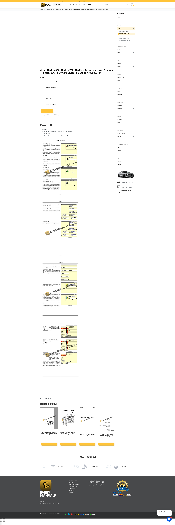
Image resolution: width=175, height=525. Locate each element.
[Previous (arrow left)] (0, 523)
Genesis (119, 57)
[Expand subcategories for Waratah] (133, 161)
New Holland (120, 127)
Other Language (121, 133)
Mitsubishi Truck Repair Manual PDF (125, 125)
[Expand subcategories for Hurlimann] (133, 72)
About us (75, 4)
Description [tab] (43, 120)
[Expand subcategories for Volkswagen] (133, 156)
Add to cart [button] (49, 444)
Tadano (119, 141)
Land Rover (120, 105)
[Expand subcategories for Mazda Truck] (133, 119)
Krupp (119, 97)
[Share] (3, 520)
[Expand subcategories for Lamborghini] (133, 103)
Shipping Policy (72, 488)
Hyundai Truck (121, 77)
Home (41, 9)
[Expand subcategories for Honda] (133, 66)
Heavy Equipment (97, 484)
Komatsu (120, 94)
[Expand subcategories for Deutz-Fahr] (133, 55)
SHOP (80, 4)
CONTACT (89, 4)
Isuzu (119, 80)
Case (119, 28)
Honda (119, 66)
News (84, 4)
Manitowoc (120, 113)
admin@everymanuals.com (49, 499)
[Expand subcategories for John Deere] (133, 89)
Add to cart (47, 111)
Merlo (119, 122)
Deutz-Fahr (120, 55)
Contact (71, 492)
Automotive (98, 482)
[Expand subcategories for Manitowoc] (133, 114)
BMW (119, 22)
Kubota (119, 99)
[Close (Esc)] (4, 520)
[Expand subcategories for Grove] (133, 61)
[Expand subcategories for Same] (133, 139)
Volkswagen (120, 155)
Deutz (119, 52)
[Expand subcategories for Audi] (133, 20)
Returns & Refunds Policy (74, 484)
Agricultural (92, 482)
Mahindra (120, 108)
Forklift (91, 484)
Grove (119, 60)
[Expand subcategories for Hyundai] (133, 75)
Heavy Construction (64, 115)
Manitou (119, 111)
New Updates (120, 130)
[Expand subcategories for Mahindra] (133, 108)
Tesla (119, 147)
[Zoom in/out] (0, 520)
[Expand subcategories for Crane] (133, 49)
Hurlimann (120, 71)
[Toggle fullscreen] (1, 520)
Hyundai (119, 74)
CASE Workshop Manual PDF (124, 40)
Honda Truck (120, 69)
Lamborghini (120, 102)
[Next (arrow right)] (1, 523)
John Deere (120, 88)
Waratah (119, 161)
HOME (70, 4)
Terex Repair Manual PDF (123, 144)
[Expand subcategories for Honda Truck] (133, 69)
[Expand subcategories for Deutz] (133, 52)
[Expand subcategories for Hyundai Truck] (133, 77)
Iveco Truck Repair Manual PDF (124, 83)
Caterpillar (120, 43)
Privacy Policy (72, 490)
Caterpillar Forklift (122, 46)
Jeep (119, 85)
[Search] (123, 4)
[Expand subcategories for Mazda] (133, 117)
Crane (119, 49)
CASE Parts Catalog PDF (123, 36)
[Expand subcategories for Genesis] (133, 58)
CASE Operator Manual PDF (124, 31)
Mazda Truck (120, 119)
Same (119, 139)
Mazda (119, 116)
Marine (103, 484)
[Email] (72, 514)
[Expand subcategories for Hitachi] (133, 63)
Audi (118, 20)
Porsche (119, 136)
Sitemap (42, 501)
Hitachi (119, 63)
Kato (119, 91)
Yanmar (119, 164)
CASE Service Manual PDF (124, 38)
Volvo (119, 158)
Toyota (119, 150)
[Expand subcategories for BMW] (133, 23)
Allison (119, 17)
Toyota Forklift (121, 153)
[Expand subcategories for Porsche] (133, 136)
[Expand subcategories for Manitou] (133, 111)
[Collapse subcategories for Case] (133, 29)
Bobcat (119, 25)
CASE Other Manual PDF (49, 9)
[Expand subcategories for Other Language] (133, 133)
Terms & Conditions (73, 486)
